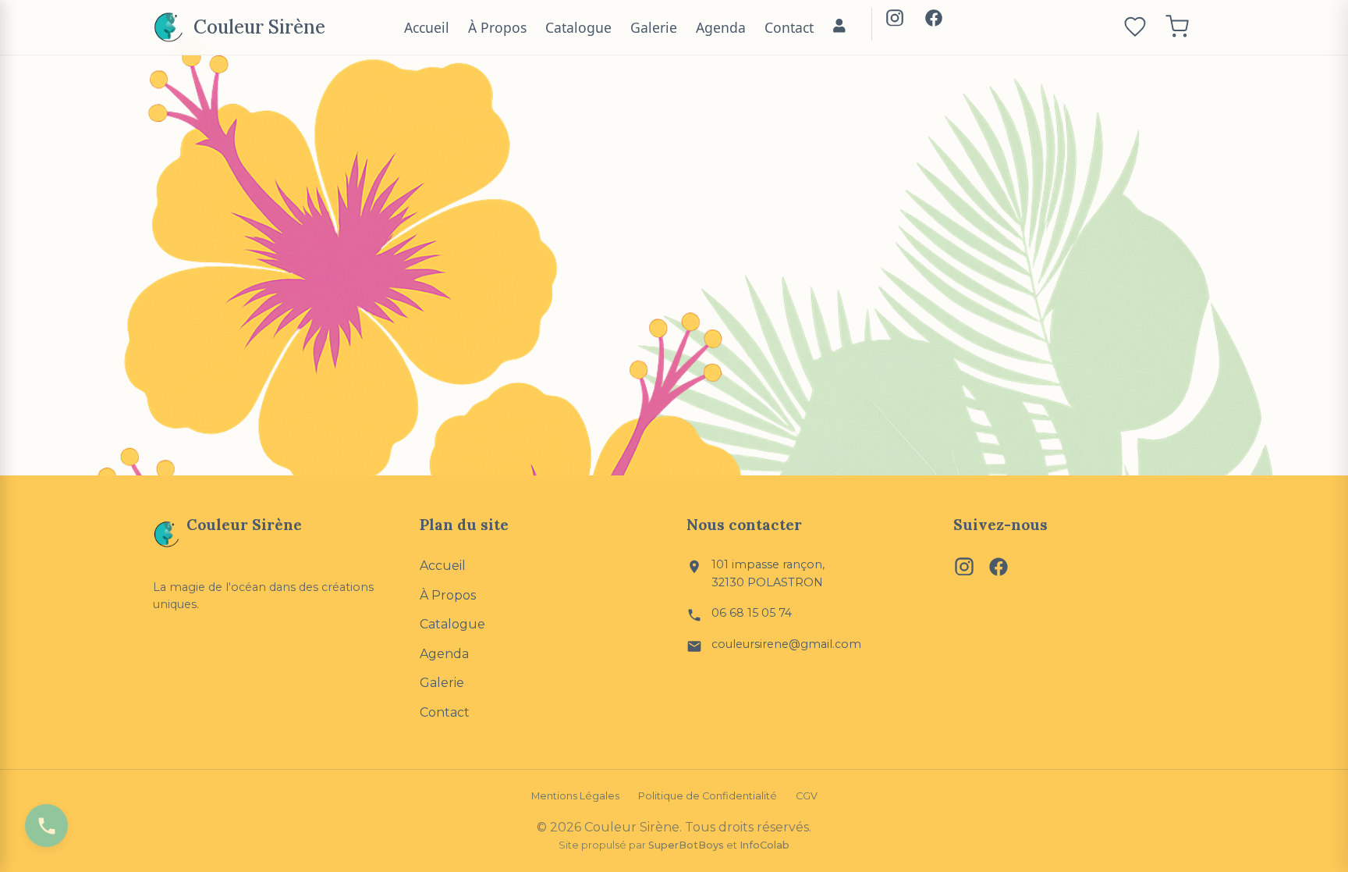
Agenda (721, 27)
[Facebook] (934, 21)
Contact (789, 27)
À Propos (497, 27)
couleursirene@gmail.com (786, 644)
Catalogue (578, 27)
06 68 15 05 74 (751, 613)
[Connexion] (839, 27)
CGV (807, 796)
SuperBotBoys (686, 845)
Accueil (426, 27)
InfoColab (764, 845)
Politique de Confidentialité (707, 796)
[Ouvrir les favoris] (1135, 28)
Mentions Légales (575, 796)
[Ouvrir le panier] (1177, 28)
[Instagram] (895, 21)
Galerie (653, 27)
